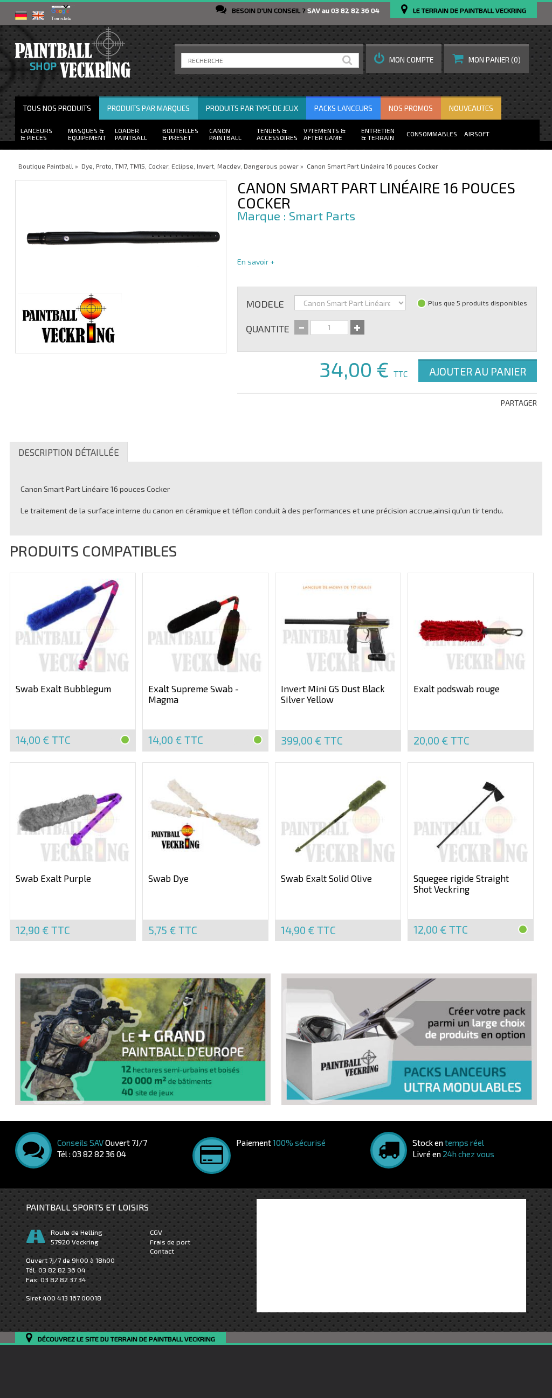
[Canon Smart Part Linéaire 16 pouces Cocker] (120, 266)
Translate (61, 18)
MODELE (265, 303)
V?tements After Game (322, 134)
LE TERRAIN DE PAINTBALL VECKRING (469, 10)
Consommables (431, 133)
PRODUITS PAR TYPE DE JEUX (252, 108)
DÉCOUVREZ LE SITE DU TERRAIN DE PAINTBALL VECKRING (126, 1339)
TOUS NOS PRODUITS (57, 108)
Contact (162, 1251)
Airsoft (476, 133)
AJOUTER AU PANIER (477, 371)
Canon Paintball (225, 134)
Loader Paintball (131, 134)
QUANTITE (267, 328)
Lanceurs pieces (36, 134)
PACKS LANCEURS (343, 108)
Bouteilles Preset (180, 134)
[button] (403, 58)
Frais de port (170, 1241)
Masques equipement (87, 134)
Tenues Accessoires (277, 134)
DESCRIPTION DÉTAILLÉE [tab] (68, 452)
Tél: (56, 1269)
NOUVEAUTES (471, 108)
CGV (156, 1232)
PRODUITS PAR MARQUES (148, 108)
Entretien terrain (378, 134)
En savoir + (255, 261)
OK (349, 60)
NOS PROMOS (411, 108)
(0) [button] (494, 59)
